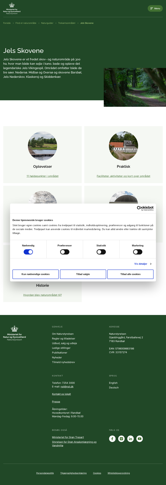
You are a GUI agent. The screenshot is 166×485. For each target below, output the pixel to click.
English (113, 382)
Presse (56, 401)
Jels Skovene (87, 23)
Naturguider (47, 23)
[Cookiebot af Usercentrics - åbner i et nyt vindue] (139, 208)
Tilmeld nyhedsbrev (63, 362)
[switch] (64, 251)
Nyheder (57, 357)
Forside (7, 23)
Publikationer (59, 352)
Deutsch (114, 387)
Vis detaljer (140, 263)
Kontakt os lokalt (61, 394)
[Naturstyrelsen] (16, 8)
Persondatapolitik (45, 473)
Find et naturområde (26, 23)
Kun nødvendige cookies (36, 274)
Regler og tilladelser (63, 338)
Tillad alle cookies (130, 274)
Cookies (97, 473)
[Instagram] (121, 438)
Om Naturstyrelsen (63, 333)
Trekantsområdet (66, 23)
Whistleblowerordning (119, 473)
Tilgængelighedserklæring (73, 473)
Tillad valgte (83, 274)
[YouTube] (139, 438)
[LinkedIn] (130, 438)
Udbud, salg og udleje (64, 343)
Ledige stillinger (61, 347)
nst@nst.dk (67, 386)
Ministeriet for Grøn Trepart (68, 437)
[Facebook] (112, 438)
